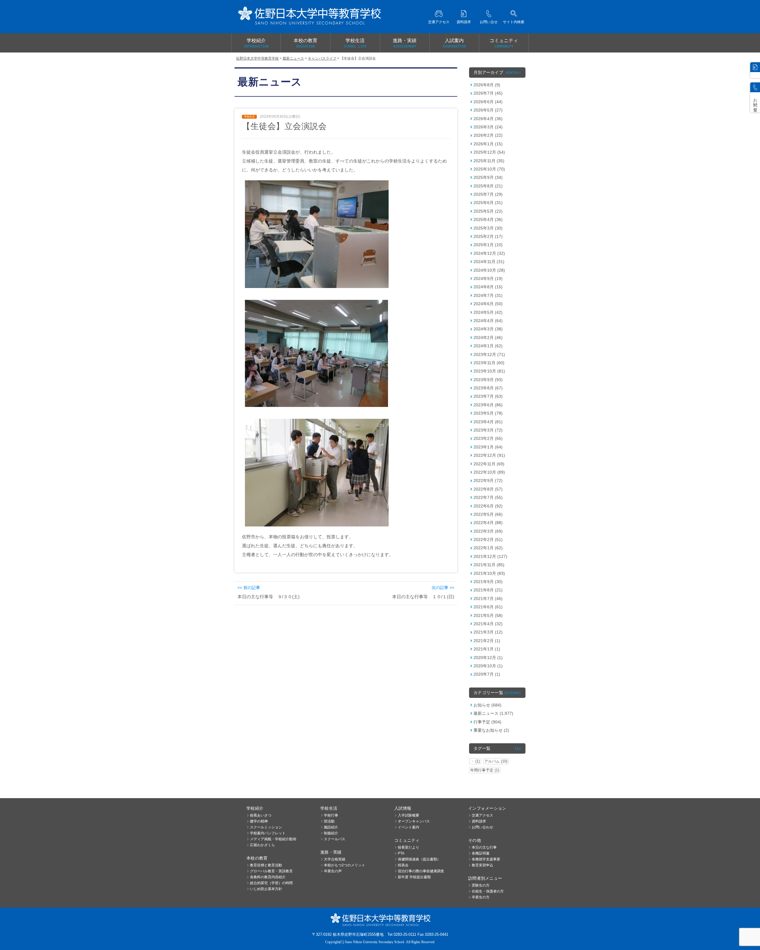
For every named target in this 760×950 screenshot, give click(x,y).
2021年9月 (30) (488, 581)
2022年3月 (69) (488, 531)
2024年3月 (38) (488, 329)
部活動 (329, 821)
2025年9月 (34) (488, 177)
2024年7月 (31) (488, 295)
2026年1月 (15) (488, 143)
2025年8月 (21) (488, 186)
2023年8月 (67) (488, 388)
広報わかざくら (262, 845)
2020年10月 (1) (488, 665)
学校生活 (355, 43)
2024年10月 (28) (489, 270)
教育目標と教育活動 (266, 865)
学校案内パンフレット (268, 833)
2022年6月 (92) (488, 506)
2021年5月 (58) (488, 615)
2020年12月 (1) (488, 657)
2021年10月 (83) (489, 573)
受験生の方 (481, 885)
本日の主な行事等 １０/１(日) (423, 596)
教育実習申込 (482, 865)
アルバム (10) (495, 761)
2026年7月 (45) (488, 93)
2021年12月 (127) (490, 556)
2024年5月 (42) (488, 312)
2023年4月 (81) (488, 421)
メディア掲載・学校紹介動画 (273, 839)
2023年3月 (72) (488, 430)
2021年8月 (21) (488, 590)
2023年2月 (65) (488, 438)
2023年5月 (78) (488, 413)
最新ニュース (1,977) (493, 713)
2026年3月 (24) (488, 127)
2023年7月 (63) (488, 396)
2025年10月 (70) (489, 169)
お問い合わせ (482, 827)
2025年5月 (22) (488, 211)
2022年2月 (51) (488, 539)
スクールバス (334, 839)
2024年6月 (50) (488, 303)
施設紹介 (331, 827)
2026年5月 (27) (488, 110)
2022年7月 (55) (488, 497)
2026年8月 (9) (487, 84)
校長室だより (408, 847)
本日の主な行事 (484, 847)
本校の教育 (305, 43)
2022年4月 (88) (488, 522)
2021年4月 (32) (488, 623)
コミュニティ (504, 43)
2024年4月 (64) (488, 320)
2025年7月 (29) (488, 194)
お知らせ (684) (487, 705)
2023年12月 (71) (489, 354)
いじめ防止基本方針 (266, 889)
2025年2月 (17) (488, 236)
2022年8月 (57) (488, 489)
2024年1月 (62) (488, 345)
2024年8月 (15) (488, 286)
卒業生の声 (333, 871)
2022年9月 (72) (488, 480)
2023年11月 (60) (489, 362)
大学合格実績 (334, 859)
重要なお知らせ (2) (491, 730)
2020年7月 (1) (487, 674)
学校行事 (331, 815)
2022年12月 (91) (489, 455)
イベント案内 (408, 827)
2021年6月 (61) (488, 606)
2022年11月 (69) (489, 464)
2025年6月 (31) (488, 202)
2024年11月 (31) (489, 261)
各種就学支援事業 (486, 859)
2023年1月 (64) (488, 447)
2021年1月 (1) (487, 649)
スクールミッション (266, 827)
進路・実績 (405, 43)
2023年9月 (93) (488, 379)
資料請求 (479, 821)
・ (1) (475, 761)
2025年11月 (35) (489, 160)
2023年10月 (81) (489, 371)
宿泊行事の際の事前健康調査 (421, 871)
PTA (401, 853)
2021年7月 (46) (488, 598)
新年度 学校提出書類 (414, 877)
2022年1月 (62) (488, 547)
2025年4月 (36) (488, 219)
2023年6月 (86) (488, 404)
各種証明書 (481, 853)
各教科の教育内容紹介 (268, 877)
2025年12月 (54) (489, 152)
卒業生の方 (481, 897)
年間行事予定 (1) (484, 770)
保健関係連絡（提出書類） (419, 859)
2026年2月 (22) (488, 135)
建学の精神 (259, 821)
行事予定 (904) (487, 722)
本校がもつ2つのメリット (344, 865)
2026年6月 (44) (488, 101)
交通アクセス (482, 815)
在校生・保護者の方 (488, 891)
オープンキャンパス (414, 821)
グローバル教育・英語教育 (271, 871)
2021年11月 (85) (489, 564)
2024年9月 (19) (488, 278)
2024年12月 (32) (489, 253)
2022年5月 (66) (488, 514)
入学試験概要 (408, 815)
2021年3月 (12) (488, 632)
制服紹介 (331, 833)
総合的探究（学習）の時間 (271, 883)
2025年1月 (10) (488, 244)
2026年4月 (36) (488, 118)
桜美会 (403, 865)
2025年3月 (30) (488, 228)
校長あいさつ (260, 815)
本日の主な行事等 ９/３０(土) (269, 596)
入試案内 (454, 43)
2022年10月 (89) (489, 472)
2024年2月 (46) (488, 337)
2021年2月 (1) (487, 640)
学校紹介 (256, 43)
